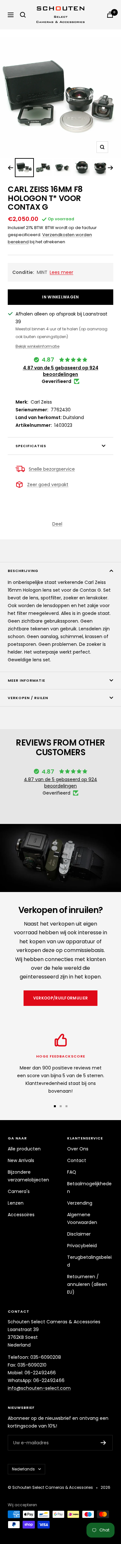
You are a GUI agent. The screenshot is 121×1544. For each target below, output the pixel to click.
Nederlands (23, 1469)
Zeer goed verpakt (47, 484)
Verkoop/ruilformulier (60, 998)
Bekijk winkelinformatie (37, 346)
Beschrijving (23, 570)
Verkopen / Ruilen (28, 697)
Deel (57, 524)
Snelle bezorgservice (52, 469)
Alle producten (24, 1149)
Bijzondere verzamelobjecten (28, 1176)
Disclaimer (79, 1234)
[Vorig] (10, 167)
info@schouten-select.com (39, 1388)
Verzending (79, 1203)
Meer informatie (26, 680)
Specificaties (30, 445)
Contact (76, 1160)
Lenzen (16, 1203)
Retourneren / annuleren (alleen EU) (87, 1284)
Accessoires (21, 1214)
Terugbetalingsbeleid (89, 1261)
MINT (42, 272)
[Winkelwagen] (110, 15)
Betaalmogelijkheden (89, 1187)
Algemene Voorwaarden (82, 1218)
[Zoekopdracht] (23, 15)
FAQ (71, 1172)
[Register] (103, 1442)
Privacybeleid (82, 1245)
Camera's (19, 1191)
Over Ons (77, 1149)
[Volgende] (110, 167)
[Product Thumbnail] (24, 167)
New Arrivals (21, 1160)
